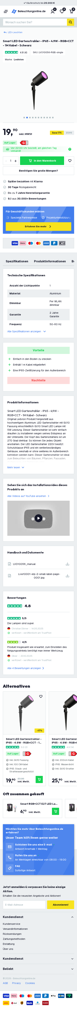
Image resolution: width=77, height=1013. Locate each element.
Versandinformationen (15, 929)
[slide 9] (47, 117)
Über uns (8, 949)
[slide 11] (53, 117)
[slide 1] (24, 117)
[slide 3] (30, 117)
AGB (5, 983)
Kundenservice (11, 923)
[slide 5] (35, 117)
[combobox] (35, 22)
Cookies (30, 983)
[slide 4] (32, 117)
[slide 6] (38, 117)
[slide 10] (50, 117)
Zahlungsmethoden (14, 939)
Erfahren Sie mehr (36, 226)
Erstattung (9, 944)
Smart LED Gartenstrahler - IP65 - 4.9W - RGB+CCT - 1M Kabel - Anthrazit (24, 740)
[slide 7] (41, 117)
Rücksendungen (12, 934)
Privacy (16, 983)
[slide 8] (44, 117)
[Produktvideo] (38, 518)
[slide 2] (27, 117)
